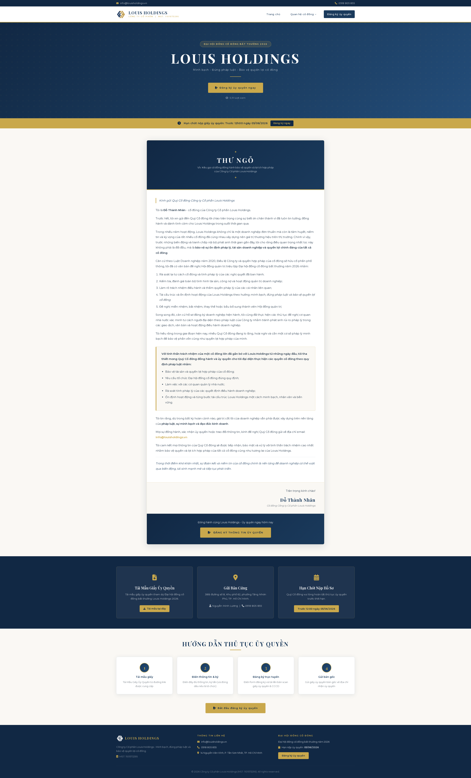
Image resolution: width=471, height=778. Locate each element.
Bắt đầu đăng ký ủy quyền (238, 708)
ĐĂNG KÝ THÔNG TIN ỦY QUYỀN (237, 532)
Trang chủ (273, 14)
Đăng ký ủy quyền (339, 14)
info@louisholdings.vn (171, 437)
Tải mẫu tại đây (156, 608)
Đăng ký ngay (282, 123)
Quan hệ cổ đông (302, 14)
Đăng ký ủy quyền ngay (237, 87)
